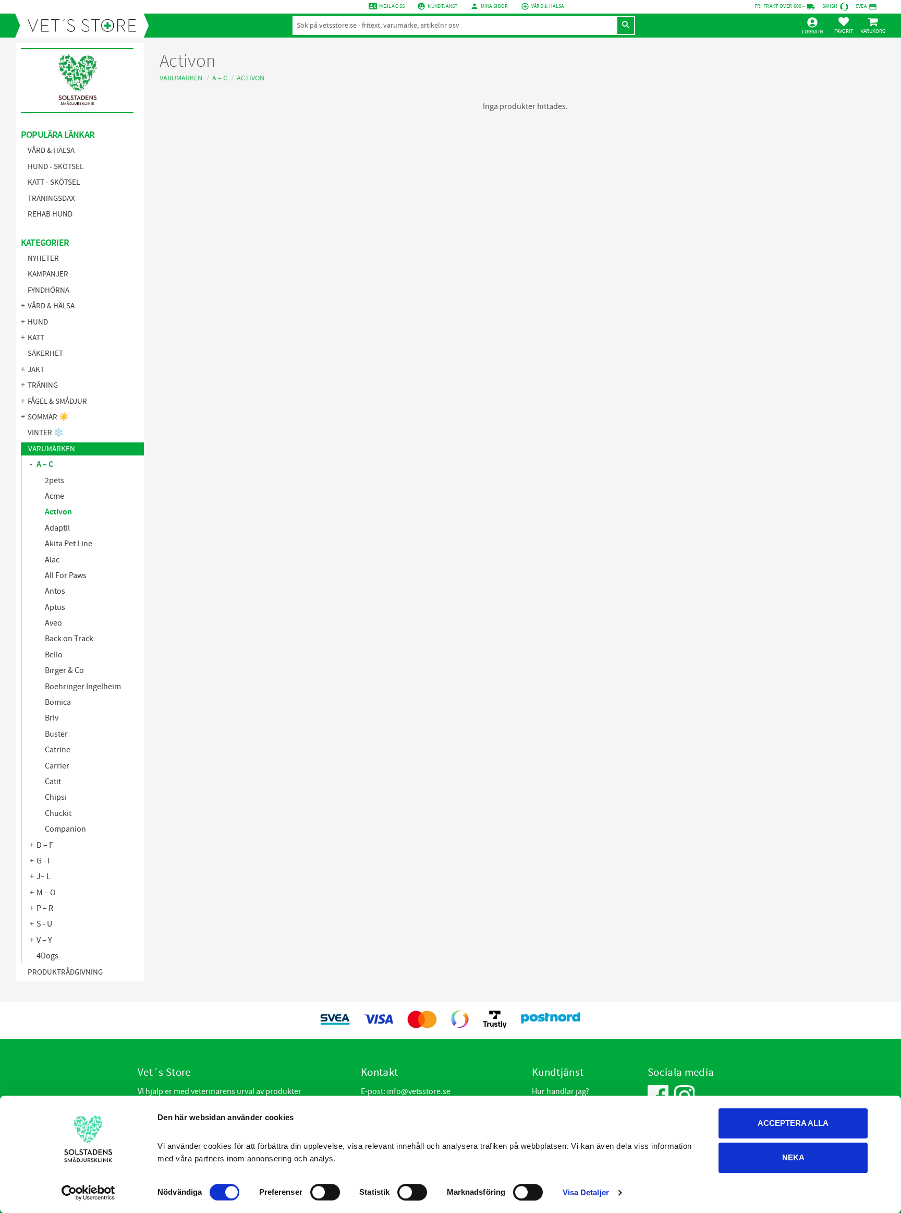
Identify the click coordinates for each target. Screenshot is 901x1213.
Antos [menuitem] (55, 591)
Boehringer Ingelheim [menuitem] (83, 686)
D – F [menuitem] (44, 845)
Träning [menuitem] (43, 385)
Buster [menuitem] (56, 734)
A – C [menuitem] (44, 464)
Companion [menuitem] (65, 829)
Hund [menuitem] (38, 322)
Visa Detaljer (586, 1192)
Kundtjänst (442, 6)
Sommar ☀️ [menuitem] (48, 417)
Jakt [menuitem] (36, 370)
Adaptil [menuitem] (57, 528)
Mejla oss (392, 6)
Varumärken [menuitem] (51, 449)
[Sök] (625, 25)
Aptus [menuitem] (55, 607)
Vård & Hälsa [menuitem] (51, 150)
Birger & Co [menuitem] (64, 670)
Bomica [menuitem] (58, 702)
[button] (843, 25)
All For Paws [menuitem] (66, 575)
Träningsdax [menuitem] (51, 198)
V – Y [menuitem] (44, 940)
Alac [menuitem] (52, 560)
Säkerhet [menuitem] (45, 353)
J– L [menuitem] (43, 876)
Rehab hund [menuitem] (50, 214)
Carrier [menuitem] (57, 766)
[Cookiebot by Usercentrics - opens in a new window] (88, 1192)
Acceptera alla (793, 1123)
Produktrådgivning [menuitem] (65, 972)
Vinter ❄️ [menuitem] (46, 433)
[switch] (325, 1192)
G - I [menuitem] (43, 861)
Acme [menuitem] (54, 496)
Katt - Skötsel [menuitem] (54, 182)
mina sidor (494, 6)
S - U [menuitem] (44, 924)
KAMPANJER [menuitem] (48, 274)
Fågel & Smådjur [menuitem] (57, 401)
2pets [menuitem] (54, 480)
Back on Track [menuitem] (69, 638)
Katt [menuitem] (36, 338)
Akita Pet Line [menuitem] (68, 543)
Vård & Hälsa (547, 6)
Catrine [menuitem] (57, 749)
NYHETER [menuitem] (43, 258)
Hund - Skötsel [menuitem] (55, 167)
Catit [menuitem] (53, 781)
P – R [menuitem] (44, 908)
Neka (793, 1157)
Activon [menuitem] (58, 512)
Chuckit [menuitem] (58, 813)
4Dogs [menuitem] (47, 956)
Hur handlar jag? (560, 1091)
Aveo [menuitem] (53, 623)
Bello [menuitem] (54, 655)
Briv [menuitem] (51, 718)
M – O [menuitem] (46, 892)
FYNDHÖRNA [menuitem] (48, 290)
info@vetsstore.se (419, 1091)
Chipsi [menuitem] (56, 797)
